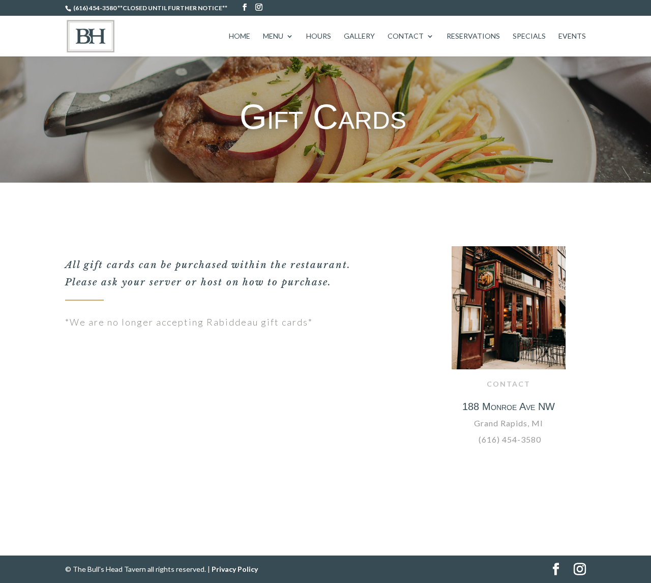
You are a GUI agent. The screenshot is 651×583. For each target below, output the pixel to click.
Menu (273, 36)
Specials (529, 36)
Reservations (473, 36)
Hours (318, 36)
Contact (406, 36)
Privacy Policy (235, 569)
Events (572, 36)
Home (239, 36)
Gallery (359, 36)
